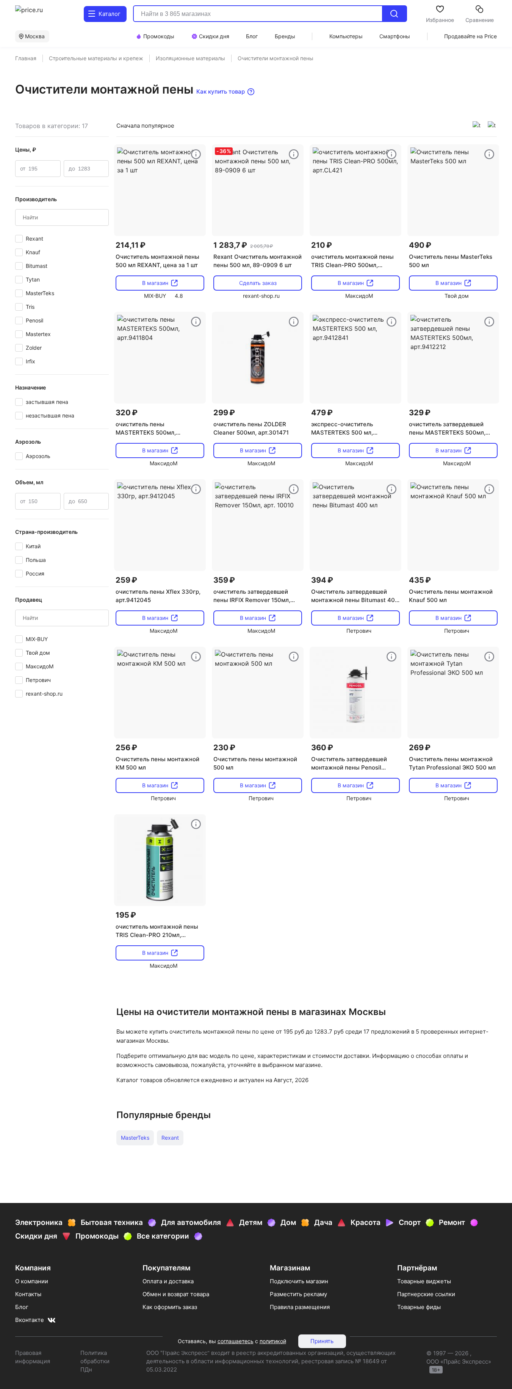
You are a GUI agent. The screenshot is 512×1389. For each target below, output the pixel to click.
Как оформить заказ (169, 1307)
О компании (31, 1281)
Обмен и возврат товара (175, 1294)
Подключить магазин (299, 1281)
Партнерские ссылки (426, 1294)
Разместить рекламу (298, 1294)
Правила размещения (300, 1307)
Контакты (28, 1294)
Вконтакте (29, 1319)
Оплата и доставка (168, 1281)
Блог (21, 1307)
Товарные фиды (419, 1307)
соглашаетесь (236, 1341)
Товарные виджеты (424, 1281)
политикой (273, 1341)
